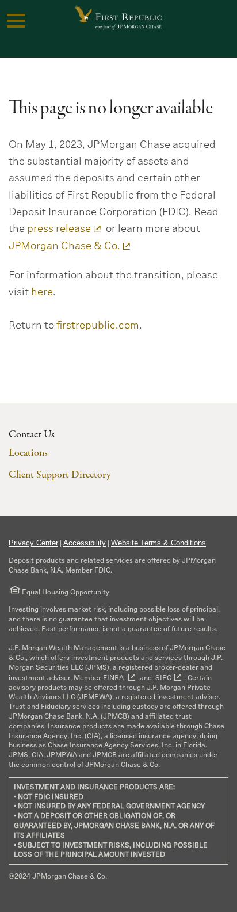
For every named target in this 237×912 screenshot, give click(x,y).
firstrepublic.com (97, 325)
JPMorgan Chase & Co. (64, 245)
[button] (16, 20)
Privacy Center (33, 543)
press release (59, 228)
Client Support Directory (59, 475)
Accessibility (84, 543)
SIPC (162, 677)
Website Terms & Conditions (158, 543)
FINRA (114, 677)
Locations (28, 453)
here (42, 291)
